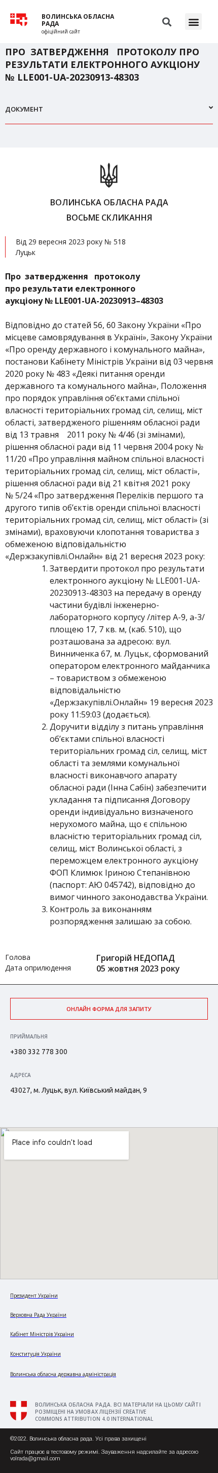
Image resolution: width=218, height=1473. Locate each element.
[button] (193, 21)
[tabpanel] (109, 566)
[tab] (109, 113)
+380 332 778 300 (38, 1052)
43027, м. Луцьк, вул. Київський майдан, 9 (78, 1090)
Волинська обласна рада (78, 20)
